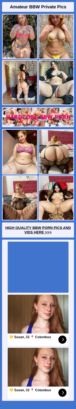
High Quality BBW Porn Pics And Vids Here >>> (38, 230)
